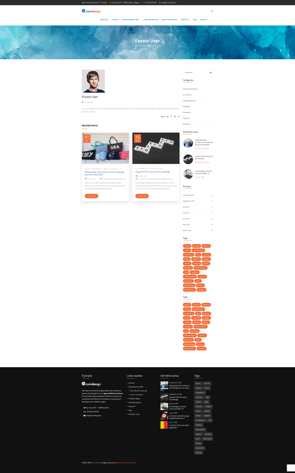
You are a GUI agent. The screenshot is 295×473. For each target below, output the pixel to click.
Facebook (206, 255)
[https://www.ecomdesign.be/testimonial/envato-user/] (178, 116)
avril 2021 (186, 218)
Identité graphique (169, 19)
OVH (116, 179)
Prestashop (187, 112)
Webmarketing (167, 179)
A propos (115, 19)
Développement (108, 179)
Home (137, 45)
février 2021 (187, 230)
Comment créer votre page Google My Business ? (179, 417)
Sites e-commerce (136, 394)
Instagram (206, 259)
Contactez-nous (133, 414)
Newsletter (157, 179)
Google (150, 179)
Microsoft (196, 263)
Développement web (96, 169)
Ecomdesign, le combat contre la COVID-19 (203, 172)
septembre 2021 (189, 201)
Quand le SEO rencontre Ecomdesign (152, 172)
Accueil (105, 19)
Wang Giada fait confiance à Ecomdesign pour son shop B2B (104, 173)
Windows (200, 285)
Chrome (187, 250)
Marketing (157, 168)
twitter (198, 281)
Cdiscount (206, 246)
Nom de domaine (200, 268)
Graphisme (196, 259)
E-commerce (142, 168)
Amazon (187, 246)
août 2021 (186, 207)
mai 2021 (186, 213)
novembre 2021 (188, 195)
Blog (195, 19)
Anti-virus (196, 246)
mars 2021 (186, 224)
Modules (206, 263)
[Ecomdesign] (91, 11)
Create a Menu (208, 464)
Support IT (185, 19)
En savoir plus (91, 196)
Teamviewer (188, 281)
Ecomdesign (95, 462)
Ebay (198, 255)
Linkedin (187, 263)
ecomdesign (89, 102)
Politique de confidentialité (126, 462)
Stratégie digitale (150, 19)
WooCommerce (189, 290)
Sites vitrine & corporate (138, 390)
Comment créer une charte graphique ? (179, 426)
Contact (203, 19)
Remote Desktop (190, 277)
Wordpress (187, 124)
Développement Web (130, 19)
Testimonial (146, 45)
